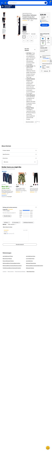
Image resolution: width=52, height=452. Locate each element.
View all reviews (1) (20, 244)
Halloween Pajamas (30, 267)
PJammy (44, 56)
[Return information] (41, 22)
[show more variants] (25, 185)
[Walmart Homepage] (5, 3)
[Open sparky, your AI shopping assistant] (48, 448)
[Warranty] (35, 162)
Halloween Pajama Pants (31, 263)
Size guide (33, 33)
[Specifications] (36, 154)
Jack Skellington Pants (30, 256)
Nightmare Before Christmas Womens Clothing (12, 265)
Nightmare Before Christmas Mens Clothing (11, 263)
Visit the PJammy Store (27, 13)
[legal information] (47, 16)
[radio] (24, 29)
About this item (6, 146)
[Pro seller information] (50, 58)
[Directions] (36, 158)
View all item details (30, 121)
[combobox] (27, 3)
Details (47, 66)
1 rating (32, 20)
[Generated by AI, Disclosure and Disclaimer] (39, 122)
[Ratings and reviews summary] (36, 207)
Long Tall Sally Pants (30, 258)
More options (42, 51)
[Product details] (36, 150)
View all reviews (7, 215)
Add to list (46, 71)
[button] (16, 26)
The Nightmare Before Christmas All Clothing (12, 267)
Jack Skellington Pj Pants (8, 256)
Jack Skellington (29, 260)
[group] (27, 20)
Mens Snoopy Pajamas (7, 258)
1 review (7, 210)
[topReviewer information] (13, 233)
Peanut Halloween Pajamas (8, 260)
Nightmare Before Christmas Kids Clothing (34, 265)
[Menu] (2, 3)
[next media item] (17, 25)
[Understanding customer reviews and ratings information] (15, 212)
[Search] (46, 3)
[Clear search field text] (44, 3)
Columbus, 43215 (43, 47)
